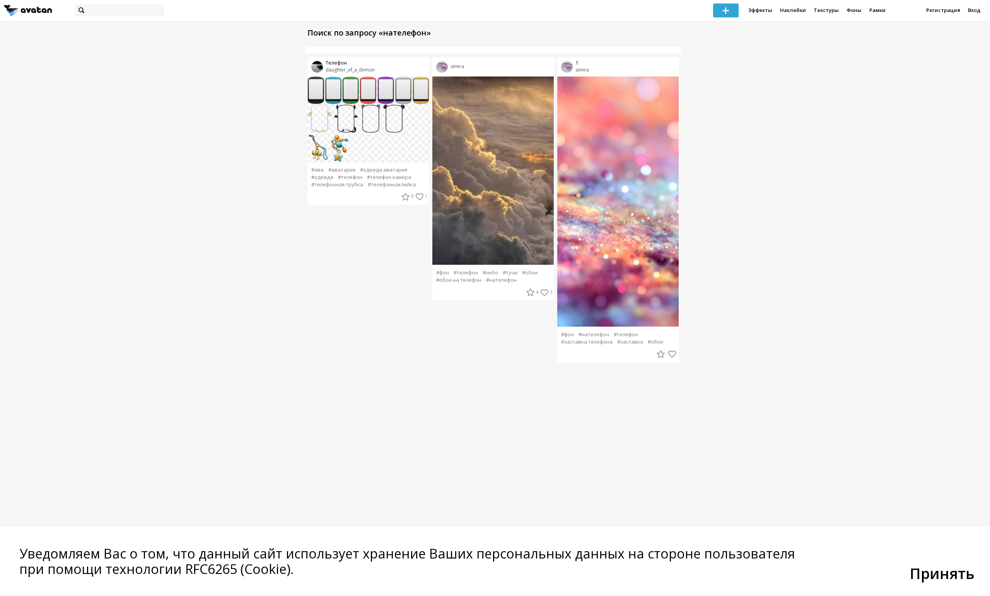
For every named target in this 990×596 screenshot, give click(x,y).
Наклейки (793, 10)
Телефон (336, 62)
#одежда (322, 177)
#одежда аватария (383, 169)
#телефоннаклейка (392, 184)
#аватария (341, 169)
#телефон (350, 177)
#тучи (510, 272)
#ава (317, 169)
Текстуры (826, 10)
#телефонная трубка (337, 184)
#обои (530, 272)
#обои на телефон (458, 280)
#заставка (630, 341)
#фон (442, 272)
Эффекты (760, 10)
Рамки (877, 10)
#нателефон (501, 280)
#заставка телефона (587, 341)
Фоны (854, 10)
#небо (490, 272)
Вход (974, 10)
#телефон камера (389, 177)
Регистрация (943, 10)
